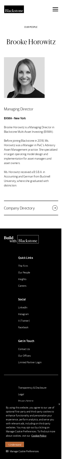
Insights (22, 279)
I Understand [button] (14, 444)
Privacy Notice (25, 400)
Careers (22, 285)
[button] (22, 451)
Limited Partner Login (30, 362)
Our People (24, 272)
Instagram (23, 314)
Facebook (23, 327)
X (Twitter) (24, 320)
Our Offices (24, 355)
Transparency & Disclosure (32, 387)
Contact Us (24, 349)
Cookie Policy (38, 435)
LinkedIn (22, 307)
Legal (21, 394)
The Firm (23, 265)
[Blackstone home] (31, 239)
